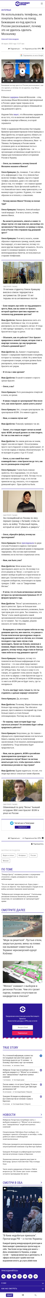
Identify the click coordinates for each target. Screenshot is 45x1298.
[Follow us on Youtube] (14, 1276)
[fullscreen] (41, 80)
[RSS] (30, 1276)
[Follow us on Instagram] (19, 1276)
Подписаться (22, 827)
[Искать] (35, 1295)
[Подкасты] (35, 1276)
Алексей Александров (10, 39)
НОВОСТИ (9, 1115)
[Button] (14, 48)
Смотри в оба (12, 1183)
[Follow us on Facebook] (3, 1276)
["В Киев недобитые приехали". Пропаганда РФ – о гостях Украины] (22, 1209)
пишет (16, 114)
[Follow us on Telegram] (25, 1276)
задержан (14, 97)
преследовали (28, 543)
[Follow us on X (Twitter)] (9, 1276)
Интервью (6, 10)
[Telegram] (22, 1295)
